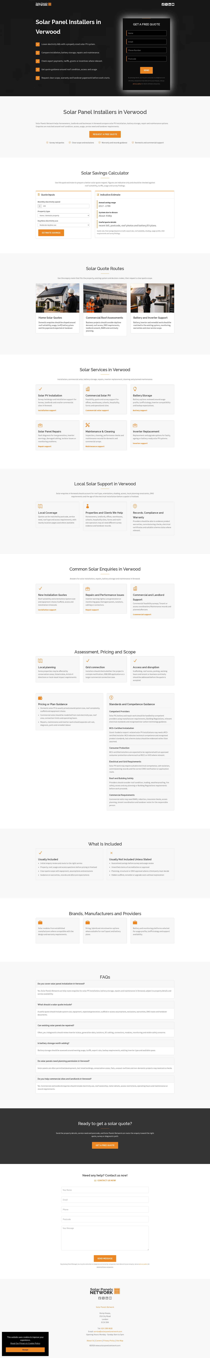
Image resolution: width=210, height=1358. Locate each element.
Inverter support (140, 443)
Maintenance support (95, 446)
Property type (44, 211)
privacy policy (137, 84)
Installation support (47, 410)
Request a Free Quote (105, 134)
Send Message (105, 1258)
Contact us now (106, 1180)
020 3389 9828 (106, 1328)
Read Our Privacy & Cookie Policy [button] (25, 1343)
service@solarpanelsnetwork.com (108, 1331)
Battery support (140, 410)
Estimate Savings (51, 233)
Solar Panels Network (105, 1307)
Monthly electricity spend (49, 202)
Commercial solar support (97, 410)
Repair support (44, 446)
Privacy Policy (109, 1340)
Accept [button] (25, 1350)
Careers (99, 1340)
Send (146, 70)
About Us (90, 1340)
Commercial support (142, 614)
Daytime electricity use (48, 221)
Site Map (119, 1340)
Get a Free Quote (105, 1145)
